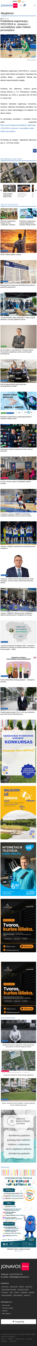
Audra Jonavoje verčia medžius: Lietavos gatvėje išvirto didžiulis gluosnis (18, 1104)
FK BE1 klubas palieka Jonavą (10, 254)
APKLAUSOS (28, 1287)
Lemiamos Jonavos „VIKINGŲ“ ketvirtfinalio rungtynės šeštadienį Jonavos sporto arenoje (15, 515)
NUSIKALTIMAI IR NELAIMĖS (9, 1289)
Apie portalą (6, 1305)
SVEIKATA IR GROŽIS (23, 1289)
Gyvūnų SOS (12, 1341)
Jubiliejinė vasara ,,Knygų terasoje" (18, 1249)
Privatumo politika (7, 1308)
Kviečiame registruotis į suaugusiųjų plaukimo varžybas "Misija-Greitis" (27, 223)
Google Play (19, 1322)
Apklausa (4, 1341)
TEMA (11, 1292)
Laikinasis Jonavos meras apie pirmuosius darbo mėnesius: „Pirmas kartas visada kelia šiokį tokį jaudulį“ (17, 580)
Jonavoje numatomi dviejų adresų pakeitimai (18, 1075)
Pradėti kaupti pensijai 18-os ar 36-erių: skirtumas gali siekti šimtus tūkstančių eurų (17, 713)
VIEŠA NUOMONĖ (17, 1295)
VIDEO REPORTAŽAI (7, 1295)
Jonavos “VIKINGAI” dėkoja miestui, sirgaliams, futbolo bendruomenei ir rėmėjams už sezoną (16, 614)
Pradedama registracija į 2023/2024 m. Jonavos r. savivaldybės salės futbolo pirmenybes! (15, 26)
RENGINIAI (31, 1292)
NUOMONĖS (24, 1292)
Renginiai (29, 1339)
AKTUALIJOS (5, 1287)
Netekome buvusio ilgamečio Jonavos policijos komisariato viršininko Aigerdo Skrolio (18, 1046)
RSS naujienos (6, 1313)
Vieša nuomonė (20, 1339)
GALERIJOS (27, 1295)
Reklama (4, 1311)
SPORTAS (21, 1287)
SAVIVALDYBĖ (13, 1287)
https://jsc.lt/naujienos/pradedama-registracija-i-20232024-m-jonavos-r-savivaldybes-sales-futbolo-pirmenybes (18, 128)
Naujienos (10, 1339)
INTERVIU (16, 1292)
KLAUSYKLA (5, 1292)
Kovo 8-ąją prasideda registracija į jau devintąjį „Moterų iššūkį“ (13, 385)
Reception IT (11, 1336)
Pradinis (3, 1339)
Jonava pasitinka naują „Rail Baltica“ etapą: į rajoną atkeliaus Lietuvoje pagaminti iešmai (17, 318)
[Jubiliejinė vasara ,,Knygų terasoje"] (16, 1208)
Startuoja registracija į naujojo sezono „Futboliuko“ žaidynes (8, 223)
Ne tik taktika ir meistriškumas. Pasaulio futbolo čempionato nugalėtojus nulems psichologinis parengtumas (16, 352)
